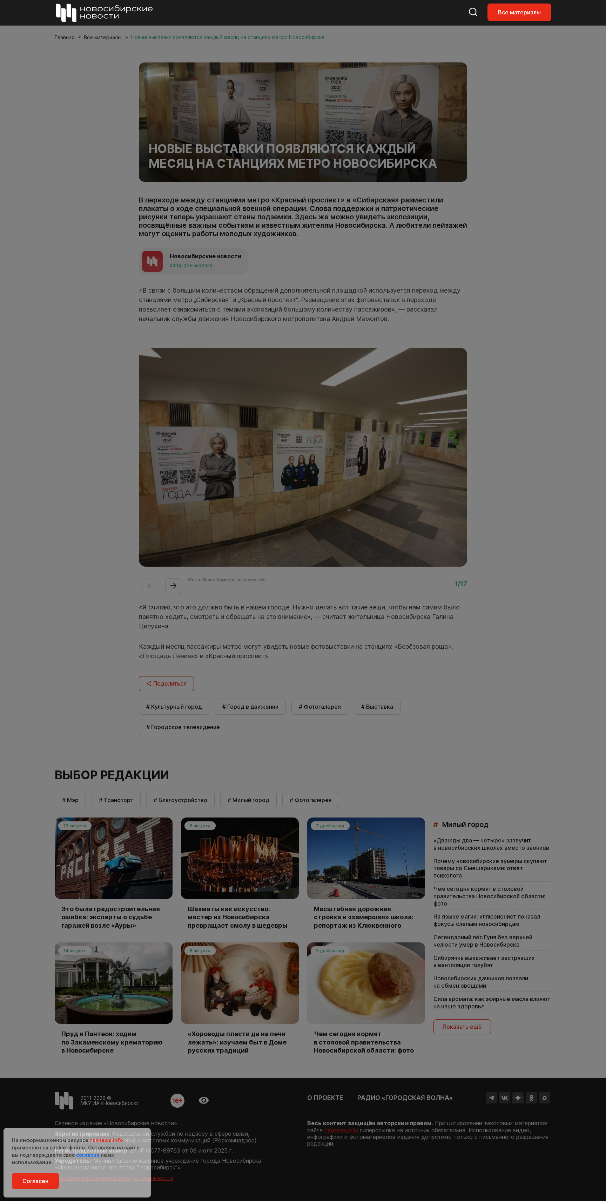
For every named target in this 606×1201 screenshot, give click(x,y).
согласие (88, 1155)
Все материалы (519, 12)
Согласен (35, 1181)
